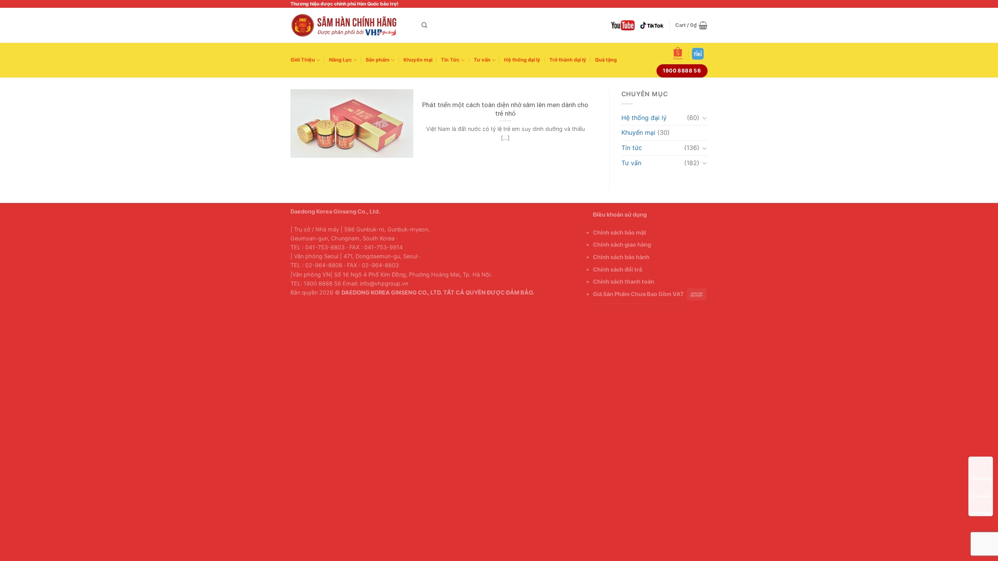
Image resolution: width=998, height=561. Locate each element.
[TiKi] (698, 54)
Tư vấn (482, 60)
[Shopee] (678, 53)
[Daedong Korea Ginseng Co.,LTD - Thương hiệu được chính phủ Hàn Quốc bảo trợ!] (350, 25)
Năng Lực (340, 60)
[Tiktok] (652, 25)
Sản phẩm (377, 60)
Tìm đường (981, 467)
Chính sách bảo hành (621, 257)
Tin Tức (450, 60)
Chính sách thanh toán (623, 281)
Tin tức (631, 148)
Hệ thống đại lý (522, 60)
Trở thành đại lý (567, 60)
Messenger (981, 501)
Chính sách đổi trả (617, 269)
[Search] (424, 25)
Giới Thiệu (302, 60)
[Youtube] (623, 25)
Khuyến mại (417, 60)
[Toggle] (704, 117)
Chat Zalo (981, 484)
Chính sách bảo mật (619, 232)
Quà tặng (606, 60)
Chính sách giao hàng (622, 244)
